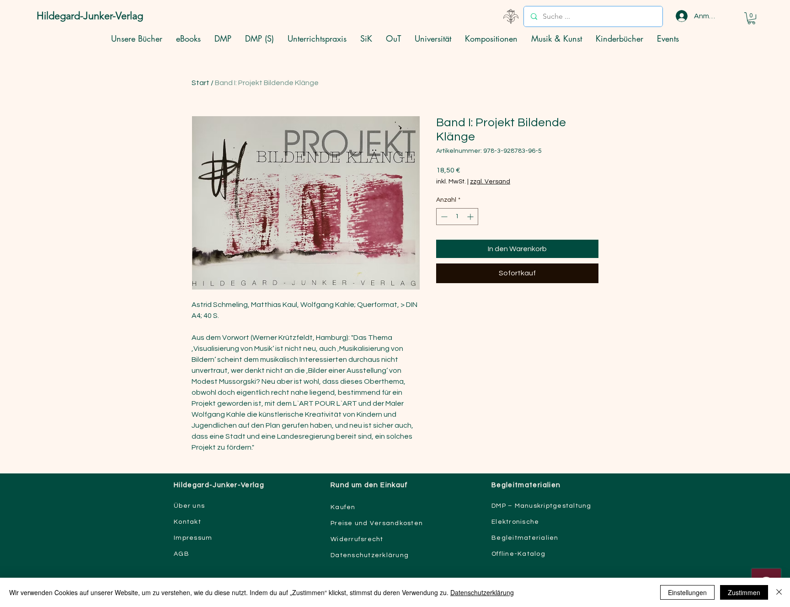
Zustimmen (744, 592)
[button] (751, 18)
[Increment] (471, 217)
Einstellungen (687, 592)
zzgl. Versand (490, 181)
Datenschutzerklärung (482, 592)
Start (200, 82)
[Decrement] (443, 217)
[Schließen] (779, 592)
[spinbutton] (457, 217)
